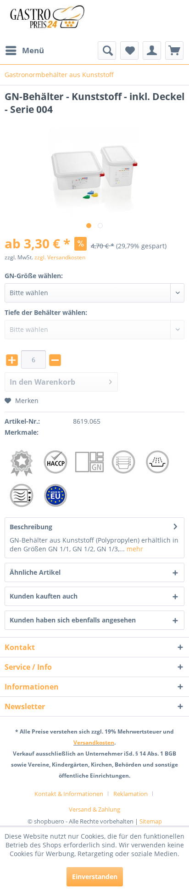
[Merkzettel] (129, 50)
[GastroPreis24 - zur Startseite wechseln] (49, 21)
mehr (134, 548)
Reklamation (130, 794)
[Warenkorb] (174, 50)
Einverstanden (94, 876)
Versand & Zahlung (94, 809)
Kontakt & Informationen (68, 794)
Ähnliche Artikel (35, 572)
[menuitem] (24, 50)
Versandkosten (93, 742)
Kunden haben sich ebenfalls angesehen (73, 620)
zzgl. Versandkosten (59, 257)
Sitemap (150, 821)
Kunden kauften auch (44, 596)
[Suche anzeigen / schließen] (107, 50)
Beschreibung (31, 526)
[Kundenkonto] (152, 50)
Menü (33, 50)
